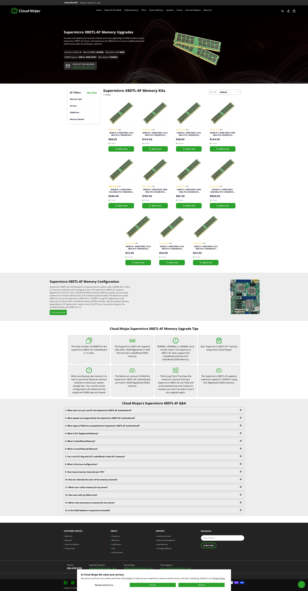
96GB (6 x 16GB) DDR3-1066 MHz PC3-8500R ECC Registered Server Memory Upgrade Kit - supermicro (222, 134)
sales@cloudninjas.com (83, 67)
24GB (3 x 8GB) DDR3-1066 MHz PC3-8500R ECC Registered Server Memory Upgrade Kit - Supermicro (189, 190)
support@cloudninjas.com (175, 568)
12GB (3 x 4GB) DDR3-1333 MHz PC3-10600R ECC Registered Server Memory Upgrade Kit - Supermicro (206, 247)
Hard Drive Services (164, 536)
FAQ (113, 548)
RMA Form (69, 536)
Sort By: (213, 92)
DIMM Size (74, 112)
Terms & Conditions (72, 544)
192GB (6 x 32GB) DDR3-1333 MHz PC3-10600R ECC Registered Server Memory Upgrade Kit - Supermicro (121, 190)
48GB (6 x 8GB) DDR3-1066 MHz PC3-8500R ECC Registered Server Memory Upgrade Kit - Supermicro (155, 190)
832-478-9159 (74, 568)
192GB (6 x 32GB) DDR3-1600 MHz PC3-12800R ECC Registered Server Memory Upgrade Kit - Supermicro (222, 190)
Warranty (68, 540)
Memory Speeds (77, 119)
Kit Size (73, 106)
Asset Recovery (162, 544)
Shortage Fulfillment (164, 548)
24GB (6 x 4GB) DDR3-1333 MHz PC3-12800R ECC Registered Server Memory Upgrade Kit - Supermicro (189, 134)
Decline (201, 585)
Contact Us (116, 536)
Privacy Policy (219, 578)
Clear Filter (92, 92)
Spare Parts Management (166, 540)
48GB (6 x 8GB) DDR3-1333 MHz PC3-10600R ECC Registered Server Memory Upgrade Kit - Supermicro (121, 134)
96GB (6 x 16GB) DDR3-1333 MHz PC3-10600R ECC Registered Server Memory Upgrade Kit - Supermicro (155, 134)
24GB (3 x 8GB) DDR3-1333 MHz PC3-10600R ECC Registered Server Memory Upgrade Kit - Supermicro (172, 247)
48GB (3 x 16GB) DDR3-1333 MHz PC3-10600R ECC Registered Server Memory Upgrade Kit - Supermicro (138, 247)
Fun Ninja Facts (117, 552)
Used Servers (116, 544)
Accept (153, 585)
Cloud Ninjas (74, 588)
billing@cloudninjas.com (138, 568)
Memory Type (76, 99)
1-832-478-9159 (70, 2)
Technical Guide (58, 312)
